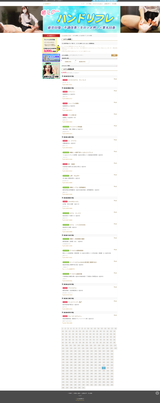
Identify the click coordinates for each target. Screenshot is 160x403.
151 (108, 353)
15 (105, 328)
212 (91, 368)
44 (93, 334)
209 (79, 368)
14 (101, 328)
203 (108, 365)
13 (98, 328)
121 (95, 348)
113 (63, 348)
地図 (116, 79)
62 (100, 337)
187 (96, 362)
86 (73, 342)
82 (114, 339)
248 (79, 376)
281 (108, 382)
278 (96, 382)
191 (112, 362)
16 (108, 328)
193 (67, 365)
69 (69, 339)
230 (112, 370)
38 (73, 334)
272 (71, 382)
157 (79, 356)
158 (83, 356)
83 (62, 342)
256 (112, 376)
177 (108, 359)
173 (91, 359)
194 (71, 365)
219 (67, 370)
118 (83, 348)
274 (79, 382)
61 (97, 337)
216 (108, 368)
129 (71, 351)
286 (75, 384)
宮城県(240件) (68, 61)
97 (111, 342)
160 (91, 356)
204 (112, 365)
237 (87, 373)
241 (104, 373)
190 (108, 362)
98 (114, 342)
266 (100, 379)
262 (83, 379)
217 (112, 368)
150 (104, 353)
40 (80, 334)
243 (112, 373)
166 (63, 359)
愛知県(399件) (82, 61)
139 (112, 351)
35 (62, 334)
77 (97, 339)
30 (100, 331)
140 (63, 353)
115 (71, 348)
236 (83, 373)
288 (83, 384)
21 (69, 331)
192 (63, 365)
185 (87, 362)
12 (95, 328)
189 (104, 362)
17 (112, 328)
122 (99, 348)
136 (100, 351)
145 (83, 353)
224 (87, 370)
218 (63, 370)
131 (79, 351)
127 (63, 351)
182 (75, 362)
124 (107, 348)
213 (95, 368)
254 (104, 376)
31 (104, 331)
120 (91, 348)
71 (76, 339)
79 (104, 339)
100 (67, 345)
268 (108, 379)
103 (79, 345)
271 (67, 382)
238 (91, 373)
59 (90, 337)
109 (103, 345)
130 (75, 351)
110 (107, 345)
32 (107, 331)
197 (83, 365)
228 (104, 370)
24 (80, 331)
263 (87, 379)
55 (76, 337)
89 (83, 342)
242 (108, 373)
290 (91, 384)
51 (62, 337)
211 (87, 368)
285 (71, 384)
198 (87, 365)
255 (108, 376)
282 (112, 382)
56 (80, 337)
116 (75, 348)
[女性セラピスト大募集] (51, 70)
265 (96, 379)
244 (63, 376)
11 (91, 328)
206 (67, 368)
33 (111, 331)
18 (115, 328)
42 (87, 334)
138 (108, 351)
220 (71, 370)
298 (71, 387)
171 (83, 359)
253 (100, 376)
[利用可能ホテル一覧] (51, 58)
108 (99, 345)
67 (62, 339)
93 (97, 342)
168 (71, 359)
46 (100, 334)
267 (104, 379)
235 (79, 373)
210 (83, 368)
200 (96, 365)
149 (100, 353)
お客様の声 (84, 393)
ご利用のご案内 (76, 393)
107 (95, 345)
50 (114, 334)
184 (83, 362)
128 (67, 351)
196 (79, 365)
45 (97, 334)
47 (104, 334)
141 (67, 353)
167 (67, 359)
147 (91, 353)
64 (107, 337)
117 (79, 348)
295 (112, 384)
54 (73, 337)
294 (108, 384)
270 (63, 382)
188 (100, 362)
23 (76, 331)
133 (87, 351)
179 (63, 362)
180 (67, 362)
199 (91, 365)
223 (83, 370)
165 (112, 356)
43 (90, 334)
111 (111, 345)
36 (66, 334)
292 (100, 384)
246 (71, 376)
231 (63, 373)
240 (100, 373)
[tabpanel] (80, 19)
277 (91, 382)
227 (100, 370)
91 (90, 342)
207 (71, 368)
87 (76, 342)
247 (75, 376)
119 (87, 348)
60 (93, 337)
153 (63, 356)
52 (66, 337)
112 (115, 345)
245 (67, 376)
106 (91, 345)
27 (90, 331)
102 (75, 345)
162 (100, 356)
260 (75, 379)
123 (103, 348)
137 (104, 351)
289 (87, 384)
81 (111, 339)
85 (69, 342)
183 (79, 362)
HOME (70, 393)
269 (112, 379)
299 (75, 387)
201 (100, 365)
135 (96, 351)
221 (75, 370)
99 (62, 345)
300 (79, 387)
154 (67, 356)
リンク (80, 395)
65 (111, 337)
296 (63, 387)
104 (83, 345)
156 (75, 356)
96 (107, 342)
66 (114, 337)
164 (108, 356)
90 (87, 342)
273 (75, 382)
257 (63, 379)
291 (96, 384)
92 (93, 342)
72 (80, 339)
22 (73, 331)
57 (83, 337)
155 (71, 356)
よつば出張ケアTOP (66, 35)
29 (97, 331)
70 (73, 339)
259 (71, 379)
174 (96, 359)
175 (100, 359)
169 (75, 359)
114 (67, 348)
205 (63, 368)
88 (80, 342)
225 (91, 370)
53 (69, 337)
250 (87, 376)
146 (87, 353)
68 (66, 339)
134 (91, 351)
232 (67, 373)
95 (104, 342)
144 (79, 353)
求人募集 (114, 3)
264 (91, 379)
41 (83, 334)
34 (114, 331)
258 (67, 379)
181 (71, 362)
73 (83, 339)
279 (100, 382)
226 (96, 370)
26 (87, 331)
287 (79, 384)
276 (87, 382)
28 (93, 331)
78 (100, 339)
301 (83, 387)
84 (66, 342)
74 (87, 339)
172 (87, 359)
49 (111, 334)
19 (62, 331)
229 (108, 370)
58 (87, 337)
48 (107, 334)
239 (96, 373)
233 (71, 373)
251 (91, 376)
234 (75, 373)
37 (69, 334)
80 (107, 339)
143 (75, 353)
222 (79, 370)
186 (91, 362)
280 (104, 382)
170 (79, 359)
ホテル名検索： (65, 55)
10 (88, 328)
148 (96, 353)
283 (63, 384)
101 (71, 345)
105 (87, 345)
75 (90, 339)
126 (115, 348)
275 (83, 382)
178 (112, 359)
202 (104, 365)
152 (112, 353)
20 (66, 331)
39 (76, 334)
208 (75, 368)
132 (83, 351)
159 (87, 356)
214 (100, 368)
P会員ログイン (52, 35)
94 (100, 342)
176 (104, 359)
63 (104, 337)
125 (111, 348)
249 (83, 376)
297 (67, 387)
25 (83, 331)
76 (93, 339)
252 (96, 376)
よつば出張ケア (80, 398)
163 (104, 356)
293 (104, 384)
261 (79, 379)
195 (75, 365)
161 (96, 356)
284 (67, 384)
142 (71, 353)
